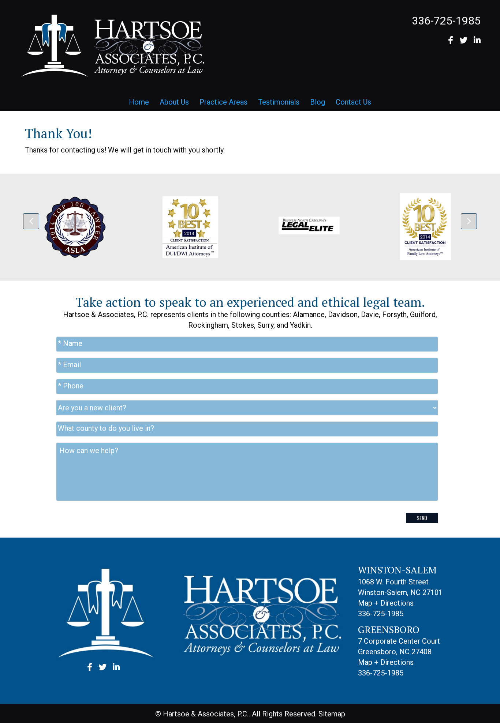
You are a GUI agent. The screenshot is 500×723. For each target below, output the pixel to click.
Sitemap (331, 713)
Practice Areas (223, 102)
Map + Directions (386, 603)
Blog (317, 102)
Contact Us (353, 102)
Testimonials (278, 102)
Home (139, 102)
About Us (174, 102)
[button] (31, 221)
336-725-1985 (446, 20)
